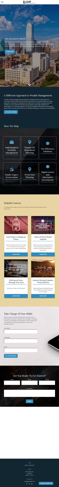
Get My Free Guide (10, 356)
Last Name (7, 337)
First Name (7, 328)
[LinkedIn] (32, 484)
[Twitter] (29, 484)
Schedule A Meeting (46, 483)
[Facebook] (27, 484)
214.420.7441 (31, 465)
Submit (29, 401)
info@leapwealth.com (29, 481)
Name (12, 379)
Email (5, 347)
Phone (47, 379)
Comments (29, 388)
